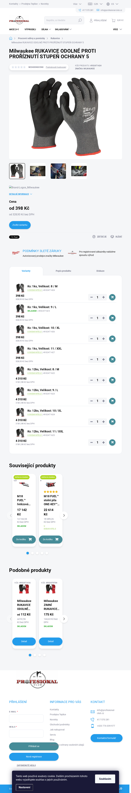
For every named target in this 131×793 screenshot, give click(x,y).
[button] (27, 553)
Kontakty (13, 4)
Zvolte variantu (19, 225)
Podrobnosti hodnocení (56, 67)
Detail (24, 641)
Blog (52, 739)
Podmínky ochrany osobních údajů (67, 745)
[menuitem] (15, 29)
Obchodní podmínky (60, 724)
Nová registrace (34, 756)
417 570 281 (103, 719)
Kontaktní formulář (106, 738)
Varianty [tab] (26, 271)
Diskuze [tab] (100, 271)
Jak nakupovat (57, 729)
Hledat (80, 20)
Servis (53, 734)
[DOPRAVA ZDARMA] (24, 484)
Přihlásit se (33, 746)
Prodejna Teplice (29, 4)
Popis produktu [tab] (63, 271)
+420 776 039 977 (106, 726)
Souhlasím (105, 778)
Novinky (45, 4)
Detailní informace (19, 194)
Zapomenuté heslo (26, 765)
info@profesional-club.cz (106, 712)
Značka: (85, 69)
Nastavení (24, 787)
